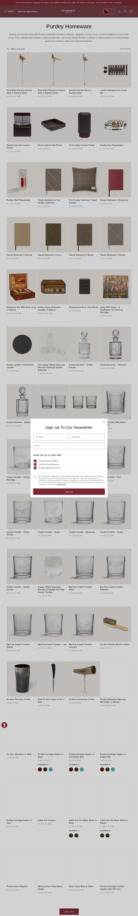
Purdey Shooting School (49, 467)
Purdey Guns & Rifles (48, 460)
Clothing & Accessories (49, 464)
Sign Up (69, 491)
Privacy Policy (61, 484)
